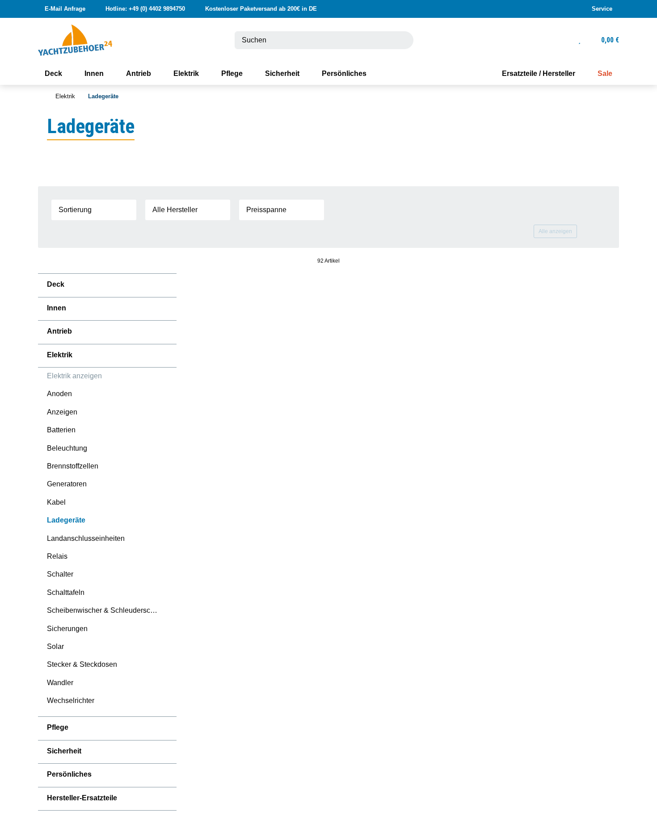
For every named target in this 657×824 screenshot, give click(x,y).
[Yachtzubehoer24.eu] (75, 39)
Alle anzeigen (555, 231)
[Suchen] (401, 40)
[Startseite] (40, 96)
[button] (602, 8)
